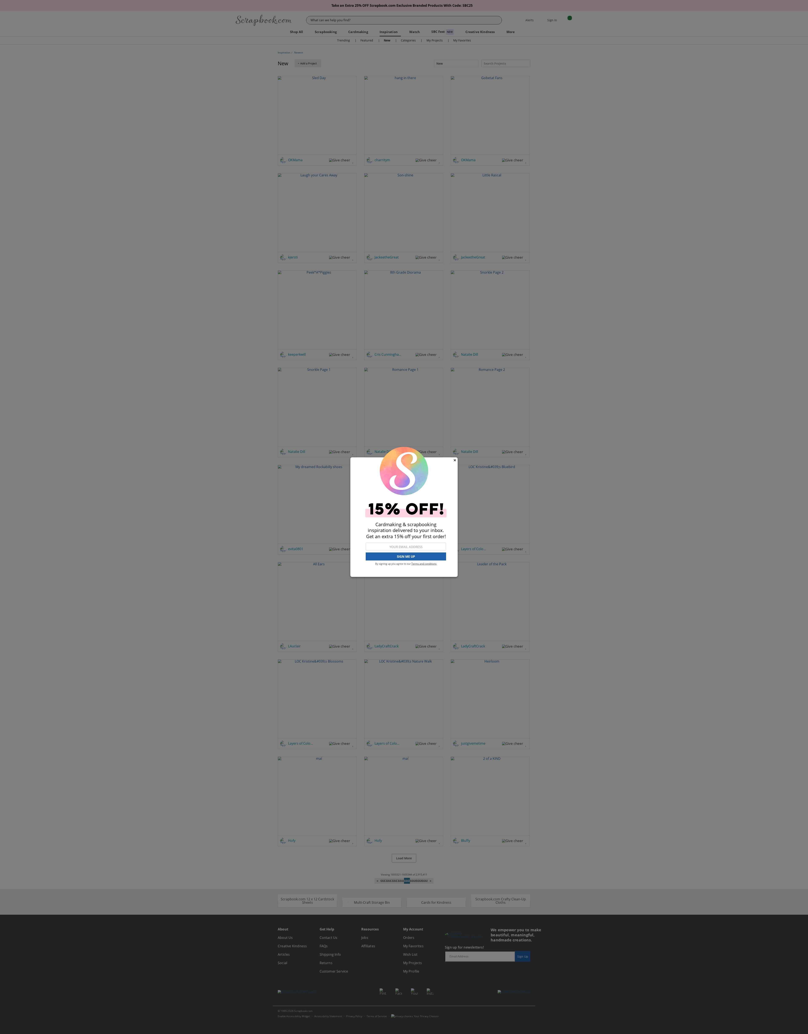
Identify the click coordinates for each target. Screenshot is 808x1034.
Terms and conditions (424, 564)
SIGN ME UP (406, 556)
